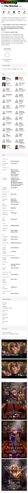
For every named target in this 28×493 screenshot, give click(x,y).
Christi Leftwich (15, 268)
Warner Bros (14, 194)
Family (16, 32)
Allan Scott (13, 199)
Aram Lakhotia (14, 230)
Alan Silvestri (14, 219)
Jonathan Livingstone (22, 112)
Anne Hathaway (7, 24)
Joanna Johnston (15, 257)
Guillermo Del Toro (15, 171)
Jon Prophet (9, 111)
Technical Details (6, 299)
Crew (3, 155)
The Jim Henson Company (17, 184)
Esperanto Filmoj (15, 179)
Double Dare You (15, 178)
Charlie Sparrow (14, 293)
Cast (3, 74)
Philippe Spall (21, 134)
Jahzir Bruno (22, 105)
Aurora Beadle (14, 274)
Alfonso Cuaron (14, 169)
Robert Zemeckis (15, 161)
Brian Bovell (9, 94)
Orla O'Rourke (8, 134)
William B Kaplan (15, 225)
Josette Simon (21, 117)
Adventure (7, 32)
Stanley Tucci (23, 24)
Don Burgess (14, 212)
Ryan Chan (13, 265)
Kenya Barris (14, 200)
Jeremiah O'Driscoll (15, 264)
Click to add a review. (17, 69)
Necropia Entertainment (17, 182)
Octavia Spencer (15, 24)
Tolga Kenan (14, 287)
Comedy (12, 32)
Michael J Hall (14, 232)
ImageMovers (14, 181)
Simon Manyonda (8, 140)
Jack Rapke (13, 172)
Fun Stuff (4, 329)
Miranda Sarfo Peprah (9, 129)
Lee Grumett (14, 163)
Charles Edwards (21, 95)
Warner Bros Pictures (16, 185)
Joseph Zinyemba (8, 117)
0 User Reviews (6, 65)
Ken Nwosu (8, 122)
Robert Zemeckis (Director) (10, 27)
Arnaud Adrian (8, 89)
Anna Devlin (22, 83)
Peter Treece (14, 279)
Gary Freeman (14, 239)
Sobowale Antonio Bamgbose (21, 141)
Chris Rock (8, 100)
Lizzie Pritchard (14, 204)
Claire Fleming (14, 237)
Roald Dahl (13, 208)
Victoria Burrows (15, 247)
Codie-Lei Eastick (21, 100)
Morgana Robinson (21, 129)
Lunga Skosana (21, 123)
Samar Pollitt (14, 187)
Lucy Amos (13, 251)
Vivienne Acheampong (22, 146)
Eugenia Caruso (8, 106)
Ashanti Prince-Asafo (22, 89)
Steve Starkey (14, 175)
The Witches (11, 6)
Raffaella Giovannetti (16, 243)
